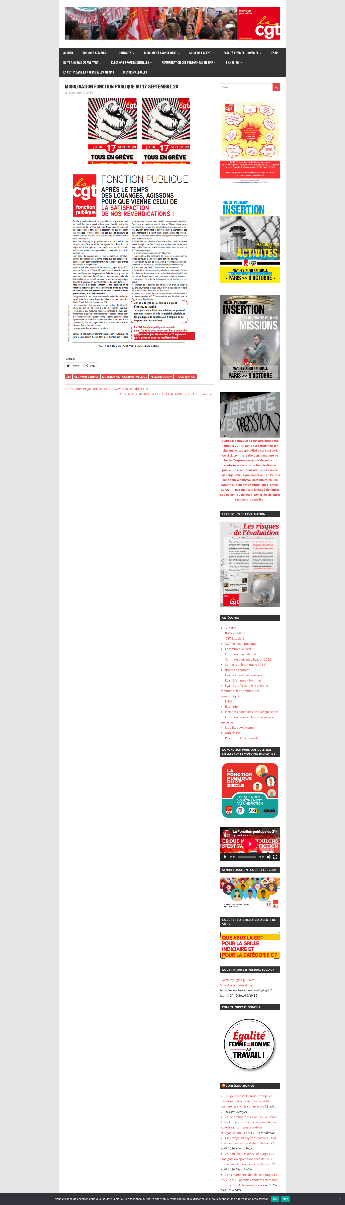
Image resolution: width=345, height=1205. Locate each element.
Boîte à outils (234, 633)
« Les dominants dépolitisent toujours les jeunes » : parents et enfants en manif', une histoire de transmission (249, 1180)
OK (275, 1198)
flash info (231, 706)
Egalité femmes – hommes (241, 53)
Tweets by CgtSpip (232, 980)
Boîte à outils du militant (80, 63)
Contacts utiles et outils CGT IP (246, 665)
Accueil (68, 53)
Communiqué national (240, 654)
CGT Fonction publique (240, 644)
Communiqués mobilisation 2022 (248, 659)
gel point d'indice (86, 376)
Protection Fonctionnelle (242, 738)
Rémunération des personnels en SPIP (187, 63)
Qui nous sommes (94, 53)
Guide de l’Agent (200, 53)
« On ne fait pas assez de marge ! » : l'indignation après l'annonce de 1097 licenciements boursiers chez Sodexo (247, 1159)
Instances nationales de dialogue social (251, 712)
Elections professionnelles (130, 63)
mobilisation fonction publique (124, 376)
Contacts (125, 53)
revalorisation (161, 376)
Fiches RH (232, 63)
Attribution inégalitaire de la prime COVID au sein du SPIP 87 (108, 389)
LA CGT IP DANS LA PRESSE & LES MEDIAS (88, 72)
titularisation (185, 376)
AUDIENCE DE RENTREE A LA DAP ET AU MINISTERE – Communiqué (165, 394)
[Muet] (269, 857)
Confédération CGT (241, 1086)
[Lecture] (225, 857)
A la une (230, 628)
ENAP (274, 53)
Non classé (232, 733)
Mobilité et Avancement (160, 53)
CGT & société (234, 638)
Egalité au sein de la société (243, 675)
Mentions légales (135, 72)
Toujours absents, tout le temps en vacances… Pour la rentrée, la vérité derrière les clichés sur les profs (247, 1101)
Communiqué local (238, 649)
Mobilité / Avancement (240, 727)
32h (68, 376)
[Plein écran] (275, 857)
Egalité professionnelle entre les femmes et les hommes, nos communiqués (245, 691)
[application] (250, 844)
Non (285, 1198)
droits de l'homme (237, 670)
